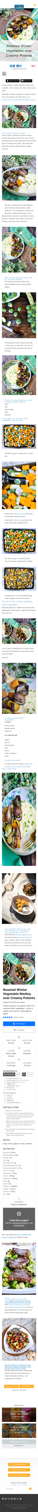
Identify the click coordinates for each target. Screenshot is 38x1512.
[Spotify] (20, 1500)
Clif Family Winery (24, 937)
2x (28, 1074)
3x (31, 1074)
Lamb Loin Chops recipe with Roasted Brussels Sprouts (18, 1301)
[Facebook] (3, 1499)
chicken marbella (30, 99)
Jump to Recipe (14, 81)
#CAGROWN (19, 1226)
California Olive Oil (18, 514)
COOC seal (16, 520)
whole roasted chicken (16, 99)
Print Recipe (27, 81)
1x (24, 1074)
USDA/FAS (23, 1508)
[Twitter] (6, 1499)
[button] (4, 1017)
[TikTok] (18, 1499)
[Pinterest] (33, 66)
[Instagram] (9, 1499)
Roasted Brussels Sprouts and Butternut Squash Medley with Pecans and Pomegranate (18, 1366)
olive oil (12, 1084)
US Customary (9, 1074)
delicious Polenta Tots (22, 935)
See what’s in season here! (13, 760)
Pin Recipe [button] (20, 1030)
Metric (18, 1074)
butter (12, 1100)
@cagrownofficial (20, 1223)
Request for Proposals (19, 1475)
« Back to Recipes (19, 69)
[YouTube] (15, 1499)
